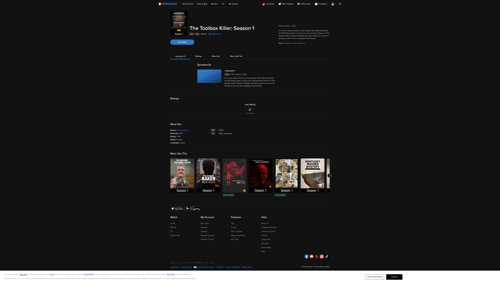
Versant (23, 274)
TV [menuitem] (223, 4)
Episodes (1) (180, 56)
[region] (250, 277)
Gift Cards (235, 239)
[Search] (340, 4)
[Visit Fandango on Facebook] (306, 256)
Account (204, 227)
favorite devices (297, 43)
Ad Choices (174, 267)
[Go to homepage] (168, 4)
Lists (232, 223)
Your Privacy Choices (206, 267)
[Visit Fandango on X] (316, 256)
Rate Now (250, 113)
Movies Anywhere (238, 235)
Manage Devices (207, 235)
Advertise (265, 243)
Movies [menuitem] (214, 4)
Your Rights (171, 274)
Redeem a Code (207, 239)
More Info (216, 56)
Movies (173, 227)
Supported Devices (269, 227)
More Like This (236, 56)
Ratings (199, 56)
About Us (265, 223)
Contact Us (265, 239)
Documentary (182, 130)
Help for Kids (246, 267)
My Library (205, 223)
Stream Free (175, 235)
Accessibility (266, 247)
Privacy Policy (186, 267)
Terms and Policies (232, 267)
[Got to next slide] (329, 175)
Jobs (263, 251)
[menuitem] (304, 4)
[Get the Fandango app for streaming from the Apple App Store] (177, 208)
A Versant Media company (321, 267)
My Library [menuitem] (233, 4)
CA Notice (219, 267)
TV (171, 231)
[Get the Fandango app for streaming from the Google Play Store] (193, 208)
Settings (204, 231)
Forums (264, 235)
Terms (52, 274)
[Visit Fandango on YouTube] (311, 256)
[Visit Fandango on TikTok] (327, 256)
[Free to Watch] (234, 175)
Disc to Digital (236, 231)
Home (172, 223)
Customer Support (268, 231)
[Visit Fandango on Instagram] (322, 256)
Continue (394, 277)
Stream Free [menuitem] (187, 4)
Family (233, 227)
